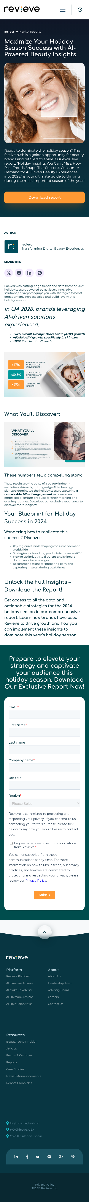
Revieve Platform (18, 976)
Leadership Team (60, 983)
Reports (11, 1062)
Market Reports (30, 31)
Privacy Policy (44, 1184)
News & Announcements (23, 1076)
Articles (11, 1048)
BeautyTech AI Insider (21, 1041)
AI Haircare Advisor (19, 997)
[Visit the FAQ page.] (80, 10)
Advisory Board (58, 990)
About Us (54, 976)
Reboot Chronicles (19, 1083)
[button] (62, 10)
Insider (9, 31)
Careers (53, 997)
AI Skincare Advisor (19, 983)
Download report (45, 197)
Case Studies (15, 1069)
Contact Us (55, 1003)
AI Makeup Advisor (19, 990)
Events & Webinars (19, 1055)
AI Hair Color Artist (19, 1003)
